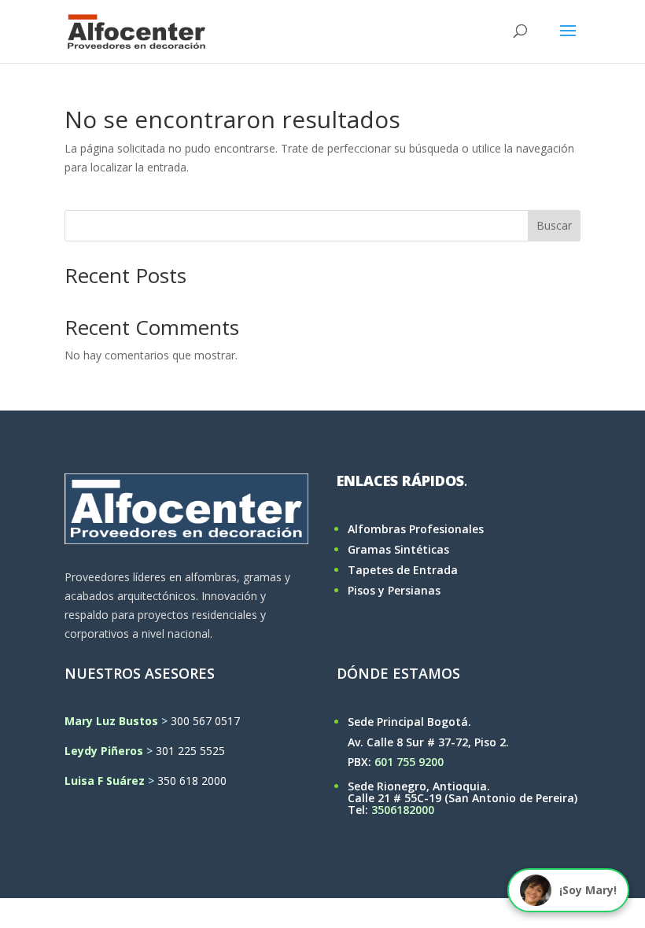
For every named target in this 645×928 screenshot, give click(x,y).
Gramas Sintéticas (398, 549)
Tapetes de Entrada (403, 569)
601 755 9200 (409, 761)
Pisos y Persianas (394, 590)
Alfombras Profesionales (416, 528)
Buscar (554, 225)
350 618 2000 (192, 780)
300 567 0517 (205, 720)
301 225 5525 (190, 750)
